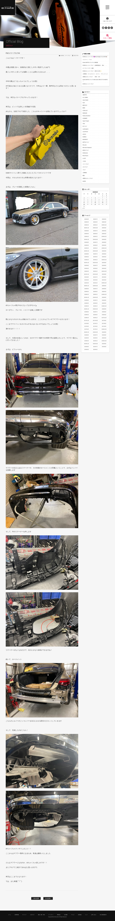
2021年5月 (86, 279)
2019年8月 (86, 300)
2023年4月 (95, 256)
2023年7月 (95, 253)
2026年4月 (95, 222)
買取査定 (58, 914)
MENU (107, 7)
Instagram (108, 27)
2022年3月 (104, 268)
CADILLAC (85, 110)
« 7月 (83, 208)
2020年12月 (104, 282)
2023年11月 (86, 250)
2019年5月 (86, 303)
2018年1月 (95, 317)
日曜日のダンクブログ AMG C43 (91, 76)
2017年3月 (104, 326)
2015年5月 (86, 349)
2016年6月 (104, 334)
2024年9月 (104, 239)
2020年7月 (95, 288)
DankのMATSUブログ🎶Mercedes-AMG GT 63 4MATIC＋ (95, 80)
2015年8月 (86, 346)
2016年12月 (104, 329)
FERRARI (85, 113)
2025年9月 (104, 227)
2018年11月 (86, 308)
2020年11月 (86, 285)
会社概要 (65, 914)
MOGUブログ (86, 150)
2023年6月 (104, 253)
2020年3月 (104, 291)
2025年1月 (95, 236)
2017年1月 (95, 329)
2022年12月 (104, 259)
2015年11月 (86, 343)
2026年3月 (104, 222)
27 (95, 204)
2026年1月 (95, 224)
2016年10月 (95, 332)
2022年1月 (95, 271)
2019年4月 (95, 303)
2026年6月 (104, 219)
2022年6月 (104, 265)
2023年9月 (104, 250)
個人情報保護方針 (103, 914)
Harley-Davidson (86, 115)
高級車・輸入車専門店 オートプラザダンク (7, 7)
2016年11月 (86, 332)
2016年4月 (95, 337)
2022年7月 (95, 265)
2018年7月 (95, 311)
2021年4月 (95, 279)
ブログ (84, 169)
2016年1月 (95, 340)
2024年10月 (95, 239)
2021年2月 (86, 282)
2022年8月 (86, 265)
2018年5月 (86, 314)
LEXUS (84, 134)
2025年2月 (86, 236)
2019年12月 (104, 294)
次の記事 (47, 898)
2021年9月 (104, 274)
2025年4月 (95, 233)
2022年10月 (95, 262)
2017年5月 (86, 326)
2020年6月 (104, 288)
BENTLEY (85, 105)
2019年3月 (104, 303)
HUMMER (85, 118)
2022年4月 (95, 268)
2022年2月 (86, 271)
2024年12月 (104, 236)
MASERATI (85, 139)
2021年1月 (95, 282)
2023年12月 (104, 248)
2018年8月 (86, 311)
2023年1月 (95, 259)
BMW (84, 108)
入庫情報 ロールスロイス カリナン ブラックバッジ (95, 74)
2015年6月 (104, 346)
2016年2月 (86, 340)
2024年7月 (95, 242)
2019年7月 (95, 300)
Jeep (84, 123)
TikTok (111, 27)
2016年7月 (95, 334)
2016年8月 (86, 334)
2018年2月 (86, 317)
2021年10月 (95, 274)
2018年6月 (104, 311)
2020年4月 (95, 291)
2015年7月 (95, 346)
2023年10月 (95, 250)
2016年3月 (104, 337)
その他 (84, 161)
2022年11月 (86, 262)
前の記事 (36, 898)
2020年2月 (86, 294)
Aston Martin (85, 100)
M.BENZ (62, 55)
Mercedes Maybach (87, 147)
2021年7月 (95, 277)
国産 (84, 175)
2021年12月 (104, 271)
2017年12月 (104, 317)
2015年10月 (95, 343)
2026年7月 (95, 219)
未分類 (84, 181)
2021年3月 (104, 279)
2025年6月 (104, 230)
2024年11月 (86, 239)
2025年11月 (86, 227)
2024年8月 (86, 242)
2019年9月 (104, 297)
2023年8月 (86, 253)
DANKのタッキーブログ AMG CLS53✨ (92, 71)
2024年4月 (95, 245)
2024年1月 (95, 248)
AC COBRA (85, 97)
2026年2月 (86, 224)
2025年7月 (95, 230)
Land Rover (85, 131)
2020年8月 (86, 288)
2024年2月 (86, 248)
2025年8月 (86, 230)
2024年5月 (86, 245)
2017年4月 (95, 326)
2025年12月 (104, 224)
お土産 (84, 158)
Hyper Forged (86, 121)
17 (84, 202)
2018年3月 (104, 314)
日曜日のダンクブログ (88, 178)
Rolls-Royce (85, 155)
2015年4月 (95, 349)
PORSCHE (85, 153)
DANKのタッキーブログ (88, 84)
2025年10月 (95, 227)
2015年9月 (104, 343)
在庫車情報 (17, 914)
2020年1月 (95, 294)
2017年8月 (86, 323)
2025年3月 (104, 233)
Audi (84, 102)
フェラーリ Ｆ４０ (87, 59)
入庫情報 (85, 172)
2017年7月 (95, 323)
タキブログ (85, 167)
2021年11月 (86, 274)
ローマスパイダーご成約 (88, 68)
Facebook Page (106, 27)
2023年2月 (86, 259)
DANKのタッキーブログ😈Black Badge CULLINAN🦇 (95, 56)
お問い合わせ (103, 27)
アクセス (72, 914)
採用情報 (79, 914)
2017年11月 (86, 320)
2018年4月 (95, 314)
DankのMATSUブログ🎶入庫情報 (90, 62)
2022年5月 (86, 268)
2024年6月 (104, 242)
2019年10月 (95, 297)
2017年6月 (104, 323)
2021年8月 (86, 277)
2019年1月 (95, 306)
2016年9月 (104, 332)
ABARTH (85, 94)
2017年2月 (86, 329)
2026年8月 (86, 219)
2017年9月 (104, 320)
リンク (86, 914)
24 (84, 204)
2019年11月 (86, 297)
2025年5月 (86, 233)
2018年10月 (95, 308)
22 (102, 202)
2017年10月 (95, 320)
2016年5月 (86, 337)
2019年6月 (104, 300)
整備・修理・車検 (41, 914)
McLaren (85, 145)
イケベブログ (67, 55)
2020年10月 (95, 285)
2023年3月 (104, 256)
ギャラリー (24, 914)
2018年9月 (104, 308)
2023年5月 (86, 256)
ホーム (9, 914)
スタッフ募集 (107, 38)
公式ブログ (32, 914)
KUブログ (85, 126)
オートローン (50, 914)
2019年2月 (86, 306)
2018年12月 (104, 306)
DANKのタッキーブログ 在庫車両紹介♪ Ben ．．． (95, 65)
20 (95, 202)
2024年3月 (104, 245)
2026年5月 (86, 222)
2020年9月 (104, 285)
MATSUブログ (86, 142)
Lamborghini (85, 129)
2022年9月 (104, 262)
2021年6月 (104, 277)
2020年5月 (86, 291)
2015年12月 (104, 340)
